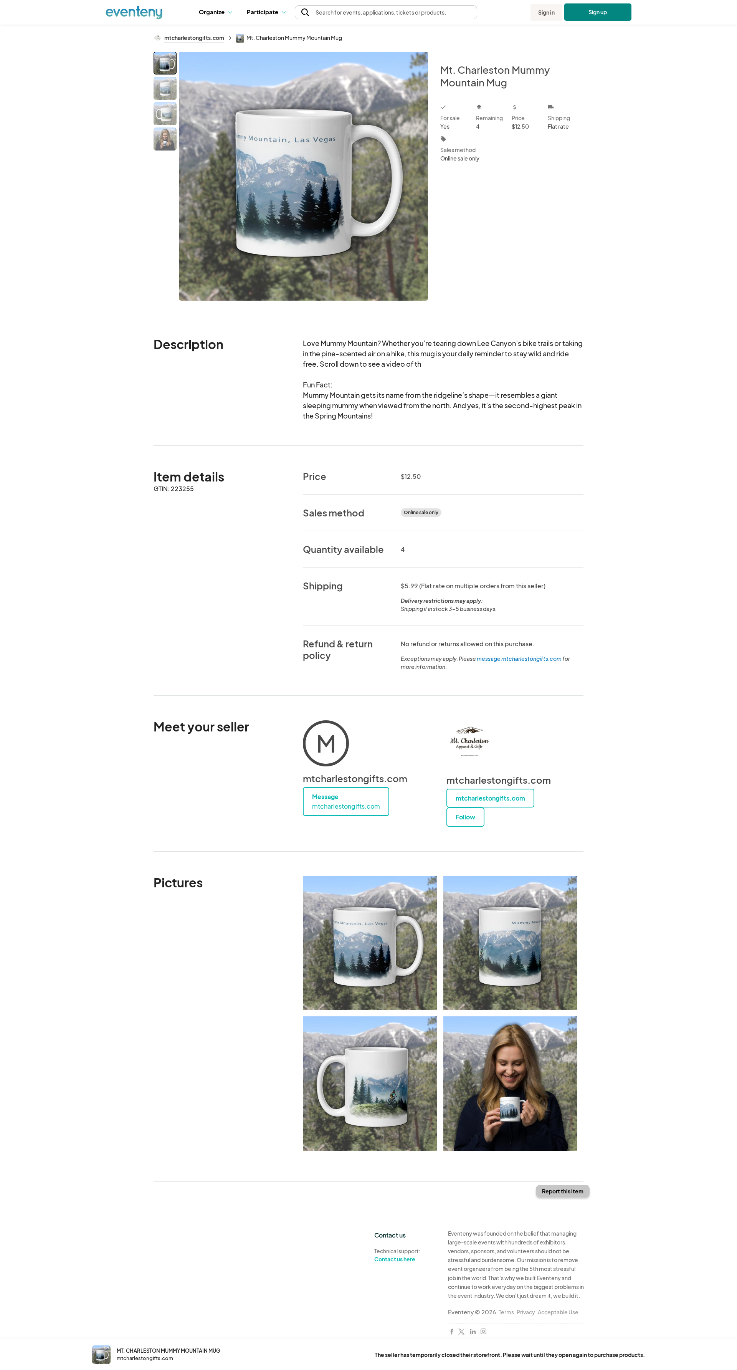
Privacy (526, 1312)
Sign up (597, 11)
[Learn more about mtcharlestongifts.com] (469, 743)
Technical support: (397, 1255)
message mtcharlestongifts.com (519, 658)
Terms (506, 1312)
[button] (217, 12)
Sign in (546, 12)
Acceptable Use (558, 1312)
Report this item (562, 1191)
